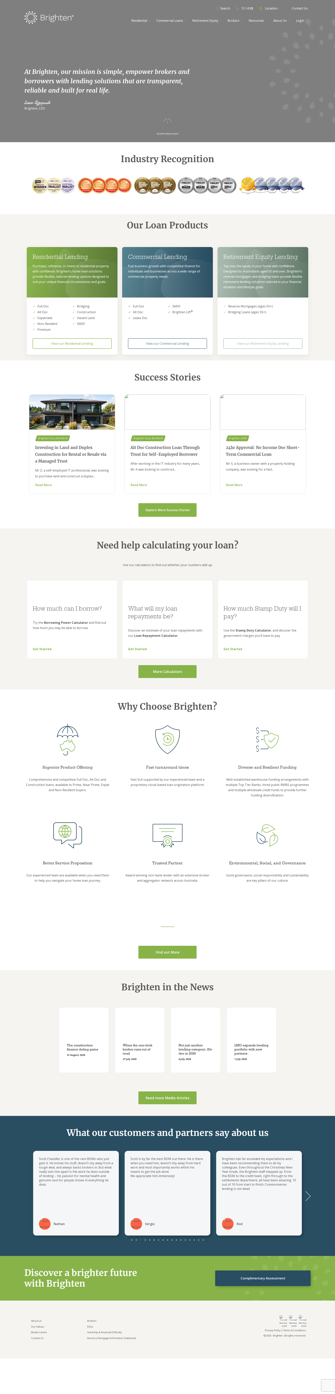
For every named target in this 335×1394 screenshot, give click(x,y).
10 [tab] (172, 1239)
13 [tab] (185, 1239)
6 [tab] (154, 1239)
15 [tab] (194, 1239)
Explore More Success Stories (167, 510)
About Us (36, 1321)
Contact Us (300, 8)
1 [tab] (131, 1239)
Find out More (168, 952)
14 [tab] (189, 1239)
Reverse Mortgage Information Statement (111, 1338)
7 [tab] (158, 1239)
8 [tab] (163, 1239)
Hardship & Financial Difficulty (104, 1332)
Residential (139, 20)
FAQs (90, 1326)
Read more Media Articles (167, 1098)
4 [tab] (145, 1239)
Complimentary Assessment (263, 1278)
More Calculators (167, 671)
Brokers (92, 1321)
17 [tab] (203, 1239)
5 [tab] (149, 1239)
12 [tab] (181, 1239)
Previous (48, 1040)
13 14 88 (247, 8)
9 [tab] (167, 1239)
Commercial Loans (169, 20)
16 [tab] (198, 1239)
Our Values (37, 1326)
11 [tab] (176, 1239)
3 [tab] (140, 1239)
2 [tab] (136, 1239)
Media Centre (39, 1332)
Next (286, 1040)
